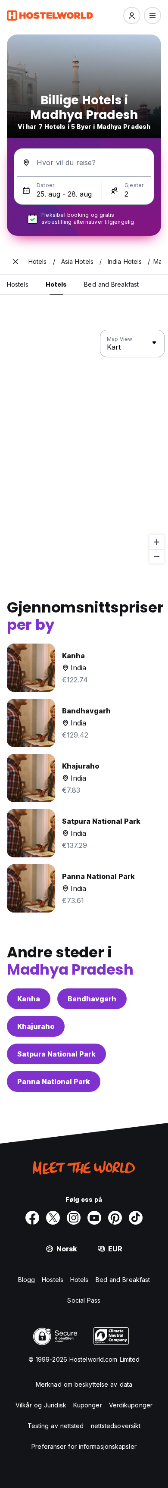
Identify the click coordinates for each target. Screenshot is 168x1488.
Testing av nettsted (56, 1425)
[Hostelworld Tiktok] (136, 1218)
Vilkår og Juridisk (41, 1405)
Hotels (79, 1279)
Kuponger (87, 1405)
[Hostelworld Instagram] (74, 1218)
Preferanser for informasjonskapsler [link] (84, 1446)
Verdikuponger (130, 1405)
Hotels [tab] (56, 284)
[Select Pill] (131, 15)
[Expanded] (15, 261)
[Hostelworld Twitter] (53, 1218)
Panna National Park (53, 1081)
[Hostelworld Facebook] (32, 1218)
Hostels (52, 1279)
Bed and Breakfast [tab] (111, 284)
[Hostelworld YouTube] (94, 1218)
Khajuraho (35, 1026)
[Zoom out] (156, 556)
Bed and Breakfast (123, 1279)
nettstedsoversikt (116, 1425)
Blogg (26, 1279)
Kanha (28, 998)
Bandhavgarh (92, 998)
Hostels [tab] (17, 284)
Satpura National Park (56, 1054)
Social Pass (83, 1300)
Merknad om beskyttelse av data (84, 1384)
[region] (84, 447)
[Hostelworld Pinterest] (115, 1218)
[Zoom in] (156, 542)
